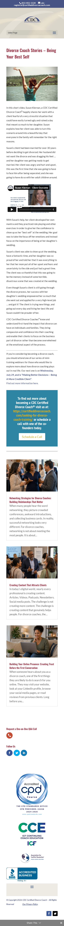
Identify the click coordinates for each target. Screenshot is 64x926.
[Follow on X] (55, 913)
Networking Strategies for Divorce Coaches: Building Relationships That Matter (30, 500)
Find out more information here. (22, 383)
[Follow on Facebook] (48, 913)
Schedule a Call (32, 437)
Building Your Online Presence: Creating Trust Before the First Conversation (31, 666)
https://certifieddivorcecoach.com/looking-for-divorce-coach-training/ (32, 415)
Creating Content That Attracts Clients (27, 585)
